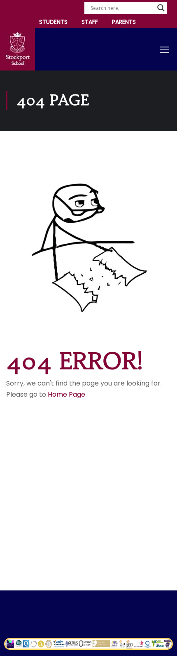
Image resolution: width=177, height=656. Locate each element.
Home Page (66, 394)
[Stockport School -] (17, 49)
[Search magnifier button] (161, 8)
